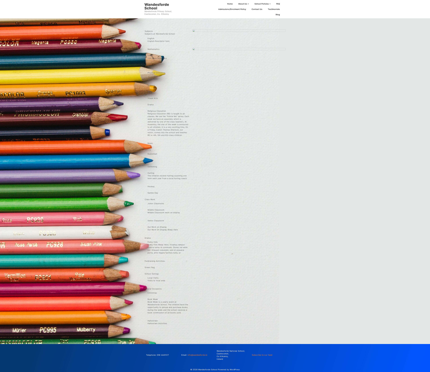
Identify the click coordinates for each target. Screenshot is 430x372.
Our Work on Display (163, 228)
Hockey (151, 186)
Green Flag (150, 267)
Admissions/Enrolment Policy (232, 9)
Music (150, 143)
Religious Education (168, 123)
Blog (278, 14)
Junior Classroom (156, 203)
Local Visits (156, 279)
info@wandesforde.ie (197, 355)
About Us (242, 4)
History (151, 66)
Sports (148, 150)
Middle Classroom (164, 211)
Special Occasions (153, 289)
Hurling (167, 176)
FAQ (278, 4)
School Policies (262, 4)
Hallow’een (157, 322)
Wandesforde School (156, 6)
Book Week (168, 306)
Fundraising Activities (155, 261)
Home (230, 4)
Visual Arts (153, 98)
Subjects (160, 32)
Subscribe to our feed (262, 355)
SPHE (150, 92)
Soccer (151, 160)
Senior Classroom (156, 220)
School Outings (152, 274)
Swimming (152, 167)
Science (151, 85)
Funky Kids (168, 247)
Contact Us (257, 9)
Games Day (153, 193)
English (158, 39)
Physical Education (156, 73)
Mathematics (153, 49)
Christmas (152, 293)
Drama (151, 104)
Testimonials (274, 9)
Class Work (150, 199)
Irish (157, 56)
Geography (153, 79)
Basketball (152, 154)
